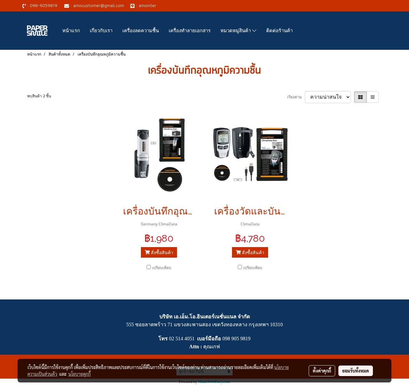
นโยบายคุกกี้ (79, 374)
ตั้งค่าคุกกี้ (322, 371)
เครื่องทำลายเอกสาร (190, 30)
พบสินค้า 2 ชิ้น (39, 96)
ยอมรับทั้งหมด (355, 371)
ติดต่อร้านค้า (279, 30)
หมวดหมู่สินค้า (236, 30)
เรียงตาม (296, 97)
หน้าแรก (71, 30)
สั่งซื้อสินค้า (161, 252)
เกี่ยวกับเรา (101, 30)
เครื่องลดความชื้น (140, 30)
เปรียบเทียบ (161, 267)
